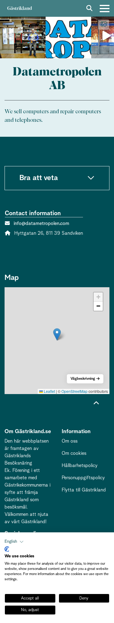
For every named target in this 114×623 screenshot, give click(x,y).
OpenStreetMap (74, 391)
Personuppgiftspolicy (83, 477)
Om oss (70, 441)
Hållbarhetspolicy (80, 465)
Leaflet (49, 391)
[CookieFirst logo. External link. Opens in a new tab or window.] (7, 549)
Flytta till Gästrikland (84, 489)
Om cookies (74, 453)
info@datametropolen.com (41, 223)
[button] (53, 55)
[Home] (19, 8)
